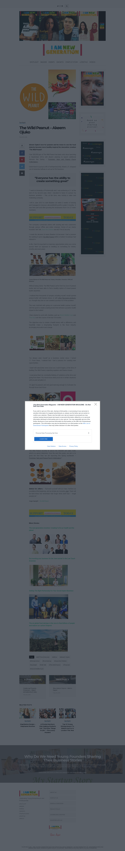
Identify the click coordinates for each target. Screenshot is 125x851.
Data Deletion (51, 446)
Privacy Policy (73, 446)
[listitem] (62, 433)
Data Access (62, 446)
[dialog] (62, 425)
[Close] (96, 405)
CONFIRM (43, 439)
